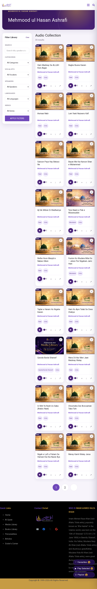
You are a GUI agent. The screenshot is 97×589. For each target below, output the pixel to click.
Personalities (11, 534)
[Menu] (88, 5)
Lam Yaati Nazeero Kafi (78, 113)
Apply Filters (17, 118)
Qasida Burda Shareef (47, 357)
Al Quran (8, 520)
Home (7, 515)
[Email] (37, 529)
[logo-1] (6, 5)
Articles (8, 539)
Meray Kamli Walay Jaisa (79, 454)
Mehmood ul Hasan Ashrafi (48, 72)
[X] (50, 529)
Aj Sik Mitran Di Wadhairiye (49, 210)
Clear (27, 37)
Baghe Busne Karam (77, 65)
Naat (39, 77)
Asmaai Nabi (42, 113)
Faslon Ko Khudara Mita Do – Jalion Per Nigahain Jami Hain (80, 261)
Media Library (11, 524)
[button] (93, 5)
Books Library (11, 529)
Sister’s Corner (11, 543)
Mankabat (72, 222)
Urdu (45, 77)
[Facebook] (44, 529)
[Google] (56, 529)
